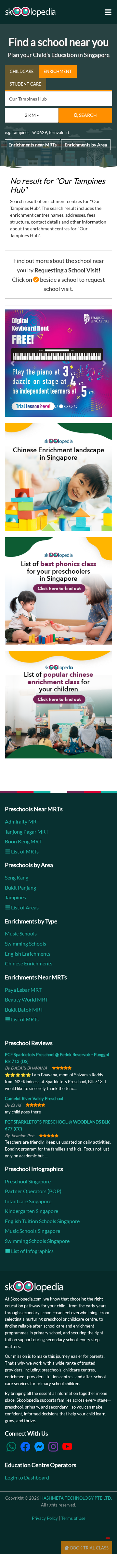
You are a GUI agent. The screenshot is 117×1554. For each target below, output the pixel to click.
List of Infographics (32, 1251)
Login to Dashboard (27, 1477)
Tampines (15, 897)
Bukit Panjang (20, 887)
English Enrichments (27, 953)
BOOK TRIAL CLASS (89, 1547)
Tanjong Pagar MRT (26, 831)
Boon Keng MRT (23, 841)
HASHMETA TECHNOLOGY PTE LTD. (76, 1498)
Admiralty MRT (22, 821)
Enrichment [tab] (58, 71)
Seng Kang (16, 878)
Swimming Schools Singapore (37, 1241)
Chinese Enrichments (28, 963)
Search (87, 115)
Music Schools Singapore (32, 1231)
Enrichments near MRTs (32, 144)
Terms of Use (73, 1518)
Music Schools (21, 934)
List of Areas (24, 907)
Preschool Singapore (28, 1181)
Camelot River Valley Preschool (34, 1098)
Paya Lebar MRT (23, 990)
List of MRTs (24, 851)
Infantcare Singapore (28, 1201)
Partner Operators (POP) (33, 1191)
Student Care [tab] (25, 84)
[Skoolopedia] (30, 12)
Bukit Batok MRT (24, 1009)
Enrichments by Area (86, 144)
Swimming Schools (25, 943)
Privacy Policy (45, 1518)
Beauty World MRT (26, 999)
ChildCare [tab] (22, 71)
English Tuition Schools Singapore (42, 1221)
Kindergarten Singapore (31, 1211)
